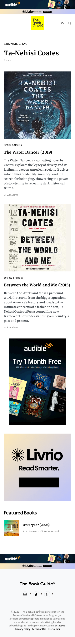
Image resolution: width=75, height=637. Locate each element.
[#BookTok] (37, 594)
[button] (6, 23)
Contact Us (59, 625)
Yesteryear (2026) (36, 525)
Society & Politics (13, 277)
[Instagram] (26, 594)
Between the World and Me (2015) (37, 285)
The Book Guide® (37, 584)
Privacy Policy (23, 629)
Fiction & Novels (13, 144)
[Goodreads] (48, 594)
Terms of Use (39, 629)
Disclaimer (54, 629)
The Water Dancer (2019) (28, 152)
